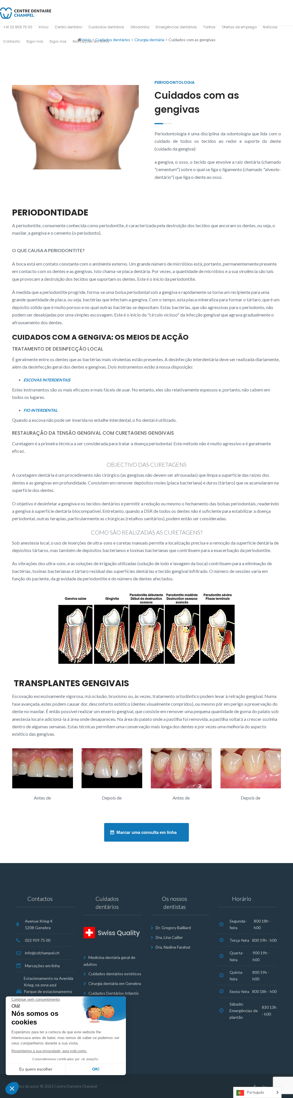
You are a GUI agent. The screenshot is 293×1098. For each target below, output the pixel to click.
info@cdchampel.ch (42, 952)
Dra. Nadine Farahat (173, 947)
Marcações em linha (42, 965)
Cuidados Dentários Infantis (113, 993)
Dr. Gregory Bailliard (173, 927)
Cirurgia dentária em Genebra (114, 983)
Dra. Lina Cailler (169, 937)
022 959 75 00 (37, 940)
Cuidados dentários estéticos (114, 973)
